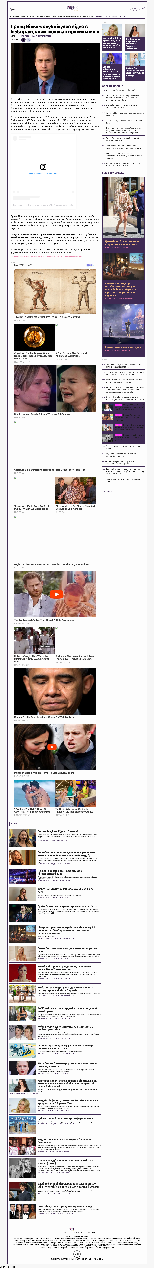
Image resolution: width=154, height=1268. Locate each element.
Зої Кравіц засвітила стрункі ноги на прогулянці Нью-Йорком (67, 1010)
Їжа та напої (88, 16)
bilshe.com (74, 1233)
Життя (99, 16)
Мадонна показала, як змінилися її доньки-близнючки (64, 1141)
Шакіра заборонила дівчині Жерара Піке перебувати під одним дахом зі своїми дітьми (112, 73)
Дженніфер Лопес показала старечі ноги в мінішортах (122, 243)
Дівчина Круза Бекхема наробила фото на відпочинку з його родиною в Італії (130, 427)
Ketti (51, 864)
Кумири (106, 16)
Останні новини (112, 86)
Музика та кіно (43, 16)
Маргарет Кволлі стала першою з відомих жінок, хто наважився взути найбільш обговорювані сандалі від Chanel (67, 1083)
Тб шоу (32, 16)
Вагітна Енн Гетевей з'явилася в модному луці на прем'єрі (135, 72)
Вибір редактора (113, 173)
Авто (79, 16)
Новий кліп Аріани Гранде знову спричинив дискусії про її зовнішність (64, 968)
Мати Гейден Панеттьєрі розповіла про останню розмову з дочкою (67, 1065)
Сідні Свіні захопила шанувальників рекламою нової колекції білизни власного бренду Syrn (66, 854)
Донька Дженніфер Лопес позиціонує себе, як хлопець (127, 417)
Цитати (115, 16)
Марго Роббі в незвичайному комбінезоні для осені (66, 890)
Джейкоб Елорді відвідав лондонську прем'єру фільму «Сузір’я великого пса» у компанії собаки (68, 1185)
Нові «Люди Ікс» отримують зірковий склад (65, 1206)
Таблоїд (13, 36)
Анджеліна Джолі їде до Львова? (58, 831)
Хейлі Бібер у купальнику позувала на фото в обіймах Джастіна (65, 1028)
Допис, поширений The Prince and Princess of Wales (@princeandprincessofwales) (45, 205)
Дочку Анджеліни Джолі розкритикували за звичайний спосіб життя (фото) (129, 407)
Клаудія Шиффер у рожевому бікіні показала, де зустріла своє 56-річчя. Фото (68, 1102)
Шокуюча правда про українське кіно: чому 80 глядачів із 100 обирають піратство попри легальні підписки (66, 930)
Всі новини (14, 16)
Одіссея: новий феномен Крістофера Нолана (65, 1118)
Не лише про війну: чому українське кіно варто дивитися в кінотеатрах (66, 1047)
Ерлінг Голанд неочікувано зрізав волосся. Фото (67, 906)
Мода (53, 16)
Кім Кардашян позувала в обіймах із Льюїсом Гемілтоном (133, 44)
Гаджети (61, 16)
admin (52, 840)
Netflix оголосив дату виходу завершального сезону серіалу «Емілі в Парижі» (65, 989)
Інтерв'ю (123, 16)
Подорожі (71, 16)
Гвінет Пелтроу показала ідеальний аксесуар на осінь (67, 950)
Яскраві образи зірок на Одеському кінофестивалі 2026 (60, 872)
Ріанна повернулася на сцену (123, 347)
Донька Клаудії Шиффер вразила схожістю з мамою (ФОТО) (65, 1162)
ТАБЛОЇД (24, 16)
